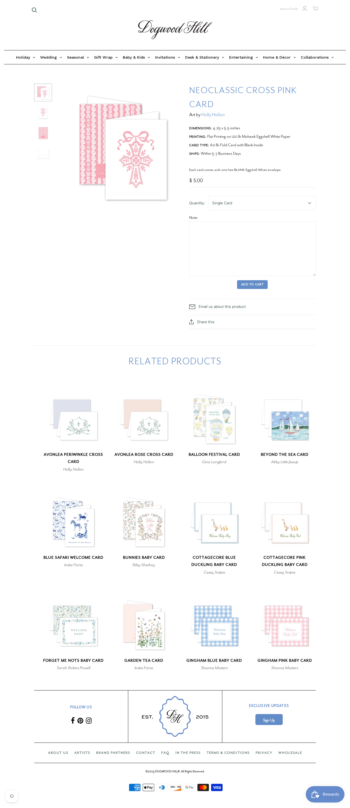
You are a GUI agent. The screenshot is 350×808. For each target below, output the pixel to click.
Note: (193, 217)
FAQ (165, 752)
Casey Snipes (214, 572)
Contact (145, 752)
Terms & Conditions (228, 752)
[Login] (305, 8)
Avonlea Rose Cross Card (144, 454)
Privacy (264, 752)
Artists (82, 752)
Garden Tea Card (143, 660)
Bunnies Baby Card (144, 557)
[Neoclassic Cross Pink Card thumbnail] (43, 92)
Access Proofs (289, 9)
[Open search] (34, 10)
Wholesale (290, 752)
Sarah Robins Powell (73, 668)
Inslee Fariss (73, 565)
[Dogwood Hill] (175, 29)
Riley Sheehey (144, 565)
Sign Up (269, 720)
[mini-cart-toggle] (315, 8)
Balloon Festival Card (214, 454)
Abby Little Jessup (284, 462)
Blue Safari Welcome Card (73, 557)
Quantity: (197, 203)
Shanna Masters (214, 668)
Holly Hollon (213, 114)
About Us (58, 752)
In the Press (188, 752)
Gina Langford (214, 462)
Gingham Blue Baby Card (214, 660)
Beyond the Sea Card (284, 454)
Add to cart (252, 284)
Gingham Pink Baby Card (285, 660)
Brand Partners (113, 752)
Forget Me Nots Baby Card (73, 660)
